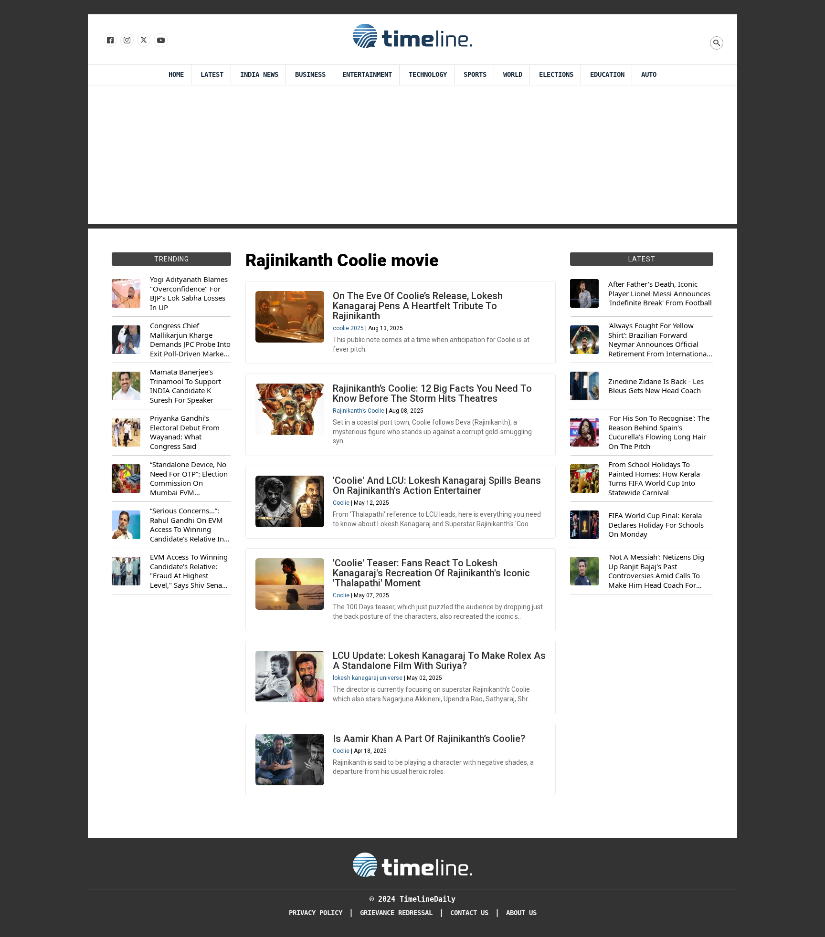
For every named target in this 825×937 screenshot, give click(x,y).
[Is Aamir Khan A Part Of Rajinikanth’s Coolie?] (289, 759)
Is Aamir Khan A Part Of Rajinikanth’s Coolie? (429, 738)
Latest (212, 75)
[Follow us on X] (143, 40)
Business (310, 75)
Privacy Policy (315, 913)
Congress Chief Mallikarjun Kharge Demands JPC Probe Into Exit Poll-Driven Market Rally (190, 339)
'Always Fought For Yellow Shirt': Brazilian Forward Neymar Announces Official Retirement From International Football (658, 339)
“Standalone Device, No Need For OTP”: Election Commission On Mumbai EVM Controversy (189, 478)
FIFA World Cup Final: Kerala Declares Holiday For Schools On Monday (656, 525)
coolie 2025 (348, 328)
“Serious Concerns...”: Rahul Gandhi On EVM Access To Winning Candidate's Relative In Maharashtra (187, 524)
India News (259, 75)
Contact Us (469, 913)
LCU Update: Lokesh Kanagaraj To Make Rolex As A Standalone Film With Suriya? (439, 660)
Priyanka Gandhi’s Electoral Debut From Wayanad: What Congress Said (185, 432)
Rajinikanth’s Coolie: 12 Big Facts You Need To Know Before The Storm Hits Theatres (432, 393)
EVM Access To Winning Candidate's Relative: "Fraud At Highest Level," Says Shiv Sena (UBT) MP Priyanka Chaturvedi (189, 571)
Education (607, 75)
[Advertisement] (412, 157)
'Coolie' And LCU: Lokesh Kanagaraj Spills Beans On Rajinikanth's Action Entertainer (437, 485)
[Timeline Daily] (412, 35)
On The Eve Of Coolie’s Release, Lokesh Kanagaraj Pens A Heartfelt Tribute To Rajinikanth (418, 306)
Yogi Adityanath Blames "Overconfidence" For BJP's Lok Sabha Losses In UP (189, 293)
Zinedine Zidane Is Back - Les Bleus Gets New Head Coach (656, 386)
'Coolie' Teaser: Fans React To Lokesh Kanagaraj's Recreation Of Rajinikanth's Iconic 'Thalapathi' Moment (431, 573)
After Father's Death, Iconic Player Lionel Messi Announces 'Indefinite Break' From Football (660, 293)
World (512, 75)
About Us (521, 913)
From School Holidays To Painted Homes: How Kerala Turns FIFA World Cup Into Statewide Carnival (654, 478)
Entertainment (367, 75)
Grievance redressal (396, 913)
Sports (475, 75)
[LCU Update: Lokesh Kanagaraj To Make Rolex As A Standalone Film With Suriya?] (289, 676)
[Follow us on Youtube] (160, 40)
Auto (648, 75)
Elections (556, 75)
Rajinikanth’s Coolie (358, 410)
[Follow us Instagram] (126, 40)
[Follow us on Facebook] (109, 40)
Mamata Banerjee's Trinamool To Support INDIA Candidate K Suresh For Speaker (185, 386)
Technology (428, 75)
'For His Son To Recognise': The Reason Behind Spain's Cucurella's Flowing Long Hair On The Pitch (658, 432)
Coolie (341, 503)
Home (176, 75)
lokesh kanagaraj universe (367, 678)
